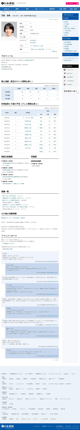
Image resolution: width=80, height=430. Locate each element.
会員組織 (4, 402)
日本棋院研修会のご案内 (70, 51)
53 (49, 131)
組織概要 (4, 419)
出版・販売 (5, 397)
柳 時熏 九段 (28, 121)
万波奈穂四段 (4, 67)
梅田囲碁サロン (40, 393)
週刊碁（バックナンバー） (31, 398)
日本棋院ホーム (4, 11)
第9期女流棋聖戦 (6, 170)
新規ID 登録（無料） (8, 249)
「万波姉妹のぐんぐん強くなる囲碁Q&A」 (11, 204)
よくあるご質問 (44, 419)
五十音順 (66, 24)
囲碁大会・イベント (7, 387)
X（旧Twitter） (70, 80)
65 (49, 121)
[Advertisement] (30, 75)
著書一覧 (54, 51)
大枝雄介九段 (29, 60)
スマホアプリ (22, 409)
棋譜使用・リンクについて (48, 426)
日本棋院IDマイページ (15, 373)
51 (49, 124)
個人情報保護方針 (59, 426)
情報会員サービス (40, 373)
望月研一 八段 (28, 144)
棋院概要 (4, 417)
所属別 (66, 26)
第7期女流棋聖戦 (6, 163)
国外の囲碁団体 (35, 414)
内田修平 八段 (28, 141)
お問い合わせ (53, 419)
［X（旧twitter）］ (68, 383)
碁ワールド (11, 398)
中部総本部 (23, 393)
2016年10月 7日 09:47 (52, 325)
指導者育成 (55, 409)
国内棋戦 (11, 378)
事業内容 (11, 419)
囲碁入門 (4, 373)
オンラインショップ (54, 373)
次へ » (57, 360)
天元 (41, 131)
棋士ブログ (69, 73)
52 (49, 117)
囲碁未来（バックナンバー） (46, 398)
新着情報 (4, 378)
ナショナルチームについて (71, 58)
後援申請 (38, 388)
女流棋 (41, 151)
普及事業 (48, 409)
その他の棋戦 (33, 378)
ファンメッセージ (53, 19)
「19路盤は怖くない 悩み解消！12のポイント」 (13, 198)
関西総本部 (31, 393)
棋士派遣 (45, 388)
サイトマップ (76, 426)
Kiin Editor (14, 409)
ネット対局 (28, 373)
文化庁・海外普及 (54, 414)
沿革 (17, 419)
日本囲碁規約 (61, 378)
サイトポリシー (37, 426)
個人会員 (4, 403)
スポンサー (35, 419)
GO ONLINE (33, 40)
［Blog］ (56, 383)
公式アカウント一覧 (25, 419)
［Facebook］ (61, 383)
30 (49, 151)
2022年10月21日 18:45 (52, 336)
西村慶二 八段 (28, 127)
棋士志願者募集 (68, 44)
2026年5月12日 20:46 (52, 261)
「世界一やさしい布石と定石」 (37, 49)
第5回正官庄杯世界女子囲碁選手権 (11, 176)
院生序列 (66, 46)
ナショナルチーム (20, 383)
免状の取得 (40, 409)
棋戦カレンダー (52, 378)
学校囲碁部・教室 (15, 414)
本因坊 (41, 127)
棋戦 (3, 377)
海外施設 (48, 393)
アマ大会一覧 (30, 388)
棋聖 (41, 124)
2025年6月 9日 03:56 (52, 281)
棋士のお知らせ (68, 14)
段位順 (66, 21)
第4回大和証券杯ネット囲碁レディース (12, 183)
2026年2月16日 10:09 (52, 316)
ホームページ (70, 69)
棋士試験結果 (67, 42)
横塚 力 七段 (28, 138)
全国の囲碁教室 (32, 409)
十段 (41, 121)
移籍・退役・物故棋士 (69, 28)
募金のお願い (67, 60)
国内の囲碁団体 (25, 414)
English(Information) (21, 3)
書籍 (56, 398)
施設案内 (4, 392)
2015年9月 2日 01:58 (52, 346)
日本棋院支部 (5, 414)
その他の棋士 (67, 30)
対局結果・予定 (42, 378)
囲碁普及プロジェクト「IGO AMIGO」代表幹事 (13, 218)
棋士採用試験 (30, 383)
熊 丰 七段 (27, 148)
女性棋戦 (18, 378)
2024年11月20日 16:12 (52, 305)
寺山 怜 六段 (28, 124)
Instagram (69, 84)
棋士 (10, 11)
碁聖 (41, 117)
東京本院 (4, 393)
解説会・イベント (20, 388)
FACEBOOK (70, 77)
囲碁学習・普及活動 (7, 407)
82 (49, 127)
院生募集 (66, 48)
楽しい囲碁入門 (5, 409)
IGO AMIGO (33, 42)
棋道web (19, 398)
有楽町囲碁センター (13, 393)
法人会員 (11, 403)
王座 (41, 141)
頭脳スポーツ (44, 414)
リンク (4, 412)
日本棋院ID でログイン (8, 243)
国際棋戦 (25, 378)
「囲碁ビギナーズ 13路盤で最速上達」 (10, 200)
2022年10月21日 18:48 (52, 356)
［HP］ (52, 383)
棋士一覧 (11, 383)
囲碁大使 (63, 409)
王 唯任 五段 (28, 131)
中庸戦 (41, 148)
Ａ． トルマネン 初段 (28, 117)
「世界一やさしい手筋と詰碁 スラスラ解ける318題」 (14, 206)
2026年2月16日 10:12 (52, 294)
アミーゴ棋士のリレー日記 (36, 46)
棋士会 (66, 35)
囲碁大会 (11, 388)
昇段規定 (66, 32)
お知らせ (66, 373)
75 (49, 141)
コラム (73, 373)
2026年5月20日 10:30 (52, 272)
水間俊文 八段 (28, 134)
